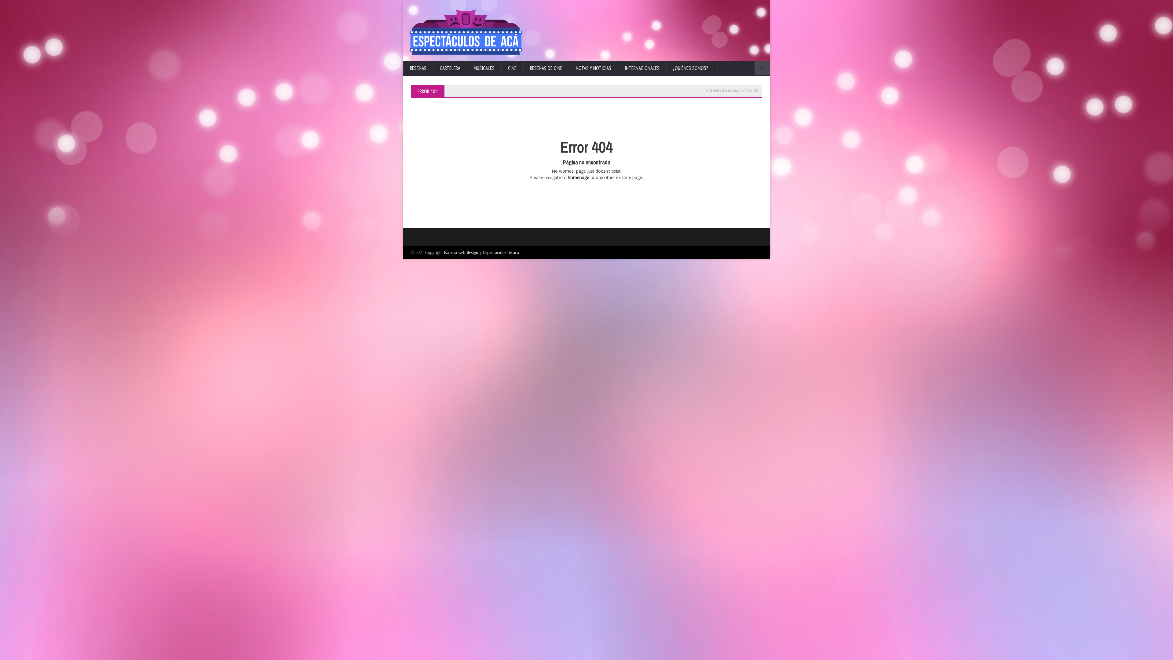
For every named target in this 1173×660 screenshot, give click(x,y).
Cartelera (450, 68)
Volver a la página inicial (729, 91)
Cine (512, 68)
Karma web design (461, 252)
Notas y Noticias (593, 68)
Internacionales (642, 68)
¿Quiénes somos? (690, 68)
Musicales (484, 68)
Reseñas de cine (546, 68)
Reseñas (418, 68)
